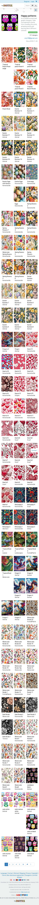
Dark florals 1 (6, 736)
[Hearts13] (19, 361)
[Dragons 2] (7, 339)
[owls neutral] (7, 844)
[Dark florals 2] (19, 704)
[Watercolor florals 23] (32, 608)
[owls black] (32, 844)
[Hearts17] (32, 406)
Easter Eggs (19, 181)
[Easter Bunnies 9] (32, 291)
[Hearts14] (7, 406)
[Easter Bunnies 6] (19, 291)
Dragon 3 (17, 617)
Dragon (17, 349)
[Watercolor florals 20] (19, 632)
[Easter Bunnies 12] (19, 123)
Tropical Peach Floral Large (6, 66)
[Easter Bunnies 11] (32, 99)
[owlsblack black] (32, 775)
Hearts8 (29, 438)
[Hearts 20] (7, 361)
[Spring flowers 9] (32, 218)
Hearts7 (5, 460)
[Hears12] (32, 339)
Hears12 (30, 349)
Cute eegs (30, 181)
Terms (4, 875)
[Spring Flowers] (32, 242)
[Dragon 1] (7, 608)
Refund (16, 873)
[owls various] (32, 799)
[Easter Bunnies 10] (32, 147)
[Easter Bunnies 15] (19, 99)
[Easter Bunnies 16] (19, 147)
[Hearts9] (19, 428)
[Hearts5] (32, 472)
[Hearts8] (32, 428)
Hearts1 (5, 504)
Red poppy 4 (31, 504)
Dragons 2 (5, 349)
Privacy (28, 873)
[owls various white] (19, 799)
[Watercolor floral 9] (19, 727)
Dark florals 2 (19, 714)
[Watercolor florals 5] (32, 751)
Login (32, 1)
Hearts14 (5, 415)
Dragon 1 (5, 617)
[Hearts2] (19, 472)
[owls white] (7, 799)
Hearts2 (17, 482)
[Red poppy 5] (19, 495)
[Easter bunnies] (32, 266)
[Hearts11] (19, 406)
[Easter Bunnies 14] (32, 123)
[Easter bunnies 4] (7, 315)
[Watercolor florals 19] (32, 632)
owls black (30, 853)
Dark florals (6, 714)
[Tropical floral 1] (7, 563)
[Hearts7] (7, 450)
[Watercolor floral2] (19, 775)
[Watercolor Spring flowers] (7, 242)
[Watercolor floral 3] (7, 775)
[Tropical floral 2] (7, 539)
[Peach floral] (7, 99)
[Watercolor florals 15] (32, 656)
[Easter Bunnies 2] (19, 315)
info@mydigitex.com (25, 892)
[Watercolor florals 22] (7, 632)
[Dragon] (19, 339)
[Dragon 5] (19, 585)
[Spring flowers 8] (19, 266)
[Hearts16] (32, 361)
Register (27, 1)
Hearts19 (30, 393)
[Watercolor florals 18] (7, 656)
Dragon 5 (17, 595)
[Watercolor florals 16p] (19, 656)
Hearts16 (30, 371)
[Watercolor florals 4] (19, 751)
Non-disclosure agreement (15, 875)
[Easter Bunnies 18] (7, 147)
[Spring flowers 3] (7, 266)
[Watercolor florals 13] (19, 680)
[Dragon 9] (19, 563)
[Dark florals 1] (7, 727)
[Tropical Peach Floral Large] (7, 54)
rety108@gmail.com (31, 38)
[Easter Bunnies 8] (32, 315)
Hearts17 (30, 415)
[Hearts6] (19, 450)
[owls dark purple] (19, 844)
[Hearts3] (7, 472)
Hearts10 (5, 438)
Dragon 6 (30, 573)
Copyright (35, 873)
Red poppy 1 (19, 527)
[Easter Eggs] (19, 171)
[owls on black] (32, 821)
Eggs (16, 204)
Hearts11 (18, 415)
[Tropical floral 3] (19, 539)
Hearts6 (17, 460)
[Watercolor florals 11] (32, 680)
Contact (10, 873)
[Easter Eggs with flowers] (7, 171)
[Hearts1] (7, 495)
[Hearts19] (32, 383)
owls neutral (6, 853)
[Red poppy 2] (32, 517)
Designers (28, 875)
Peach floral (6, 109)
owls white (5, 809)
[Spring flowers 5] (19, 242)
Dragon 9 (17, 573)
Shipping (22, 873)
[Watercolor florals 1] (7, 680)
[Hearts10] (7, 428)
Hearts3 (5, 482)
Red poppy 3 (6, 527)
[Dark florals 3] (32, 704)
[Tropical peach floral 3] (32, 54)
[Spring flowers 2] (32, 194)
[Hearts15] (19, 383)
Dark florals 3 (31, 714)
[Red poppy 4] (32, 495)
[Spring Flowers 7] (7, 218)
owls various (31, 809)
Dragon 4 (30, 595)
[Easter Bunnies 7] (7, 291)
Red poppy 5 (19, 504)
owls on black (31, 831)
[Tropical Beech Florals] (32, 77)
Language (4, 873)
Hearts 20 (5, 371)
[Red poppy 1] (19, 517)
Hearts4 (29, 460)
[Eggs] (19, 194)
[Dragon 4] (32, 585)
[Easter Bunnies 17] (7, 123)
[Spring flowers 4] (19, 218)
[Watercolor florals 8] (32, 727)
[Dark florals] (7, 704)
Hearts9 (17, 438)
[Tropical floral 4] (32, 539)
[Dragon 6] (32, 563)
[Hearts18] (7, 383)
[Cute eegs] (32, 171)
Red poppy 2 (31, 527)
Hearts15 (18, 393)
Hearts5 (29, 482)
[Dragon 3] (19, 608)
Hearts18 (5, 393)
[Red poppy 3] (7, 517)
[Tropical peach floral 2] (19, 77)
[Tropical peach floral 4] (19, 54)
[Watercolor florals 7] (7, 751)
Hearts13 (18, 371)
